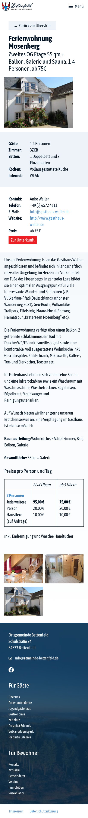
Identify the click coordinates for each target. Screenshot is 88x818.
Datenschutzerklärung (44, 811)
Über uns (14, 697)
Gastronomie (17, 714)
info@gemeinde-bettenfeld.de (37, 658)
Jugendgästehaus (20, 708)
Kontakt (14, 764)
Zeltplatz (14, 720)
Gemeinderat (17, 776)
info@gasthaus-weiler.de (49, 211)
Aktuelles (15, 770)
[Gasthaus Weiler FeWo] (23, 569)
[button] (11, 669)
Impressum (16, 811)
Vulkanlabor (16, 793)
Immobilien (16, 787)
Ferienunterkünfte (20, 703)
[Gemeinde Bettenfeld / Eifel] (17, 6)
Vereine (13, 782)
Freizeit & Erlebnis (20, 726)
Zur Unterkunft (23, 239)
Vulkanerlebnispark (21, 731)
